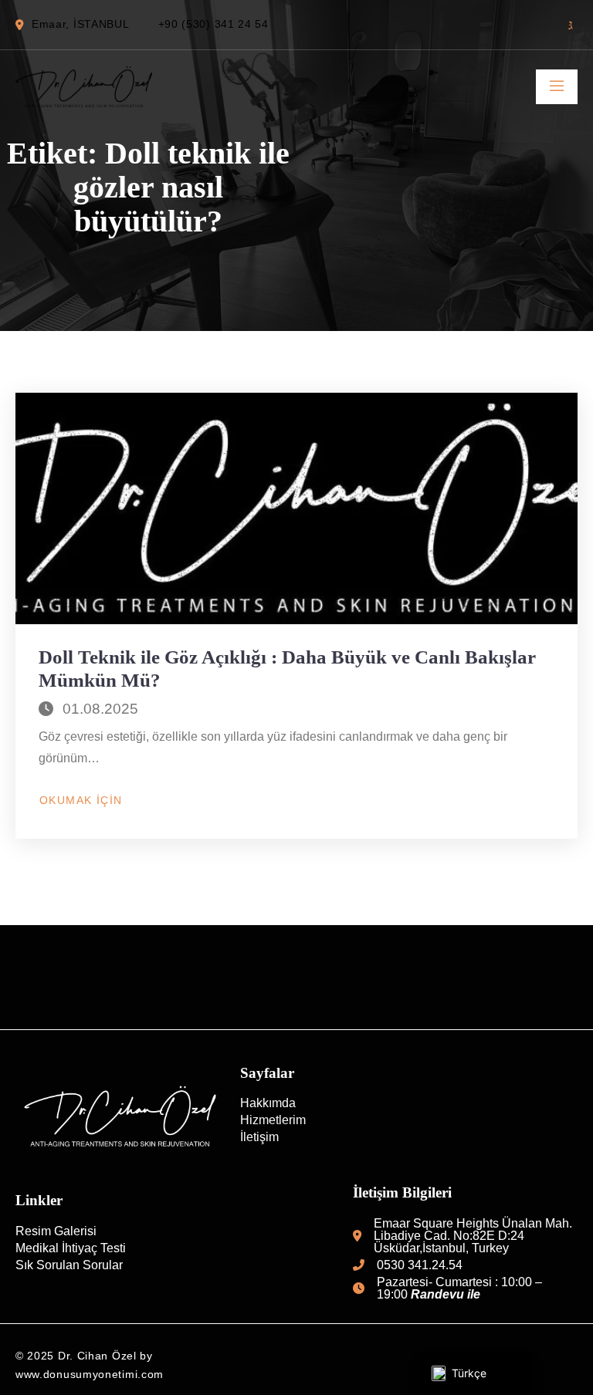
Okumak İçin (80, 801)
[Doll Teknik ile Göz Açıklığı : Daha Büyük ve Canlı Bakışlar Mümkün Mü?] (296, 508)
